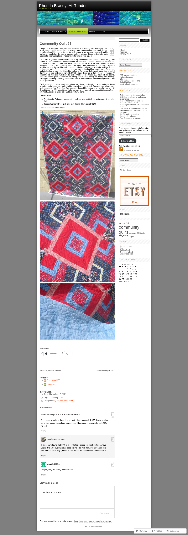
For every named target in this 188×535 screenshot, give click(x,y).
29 (128, 279)
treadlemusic (53, 439)
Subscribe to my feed (131, 150)
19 (120, 277)
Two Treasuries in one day (130, 118)
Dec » (126, 281)
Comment (104, 513)
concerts (132, 233)
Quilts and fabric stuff (63, 401)
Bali (128, 223)
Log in (122, 248)
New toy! (123, 112)
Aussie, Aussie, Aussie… (52, 371)
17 (133, 274)
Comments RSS (53, 380)
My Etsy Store (125, 170)
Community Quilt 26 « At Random (56, 414)
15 (128, 274)
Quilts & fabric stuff (77, 31)
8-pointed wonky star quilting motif (133, 110)
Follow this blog (127, 141)
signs (132, 237)
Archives (93, 31)
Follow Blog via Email (130, 124)
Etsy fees (123, 79)
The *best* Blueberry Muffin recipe (133, 108)
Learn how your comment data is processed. (93, 521)
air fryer (122, 223)
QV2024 (124, 236)
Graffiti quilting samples (129, 114)
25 (136, 277)
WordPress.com (126, 254)
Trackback (51, 384)
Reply (43, 431)
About (102, 31)
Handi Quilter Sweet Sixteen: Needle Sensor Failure (131, 102)
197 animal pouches (128, 75)
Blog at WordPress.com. (94, 527)
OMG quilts (141, 233)
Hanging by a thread (128, 116)
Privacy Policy (125, 54)
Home (47, 31)
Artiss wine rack (126, 77)
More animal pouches (128, 85)
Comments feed (126, 252)
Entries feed (125, 250)
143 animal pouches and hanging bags (130, 82)
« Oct (121, 281)
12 (120, 274)
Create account (126, 246)
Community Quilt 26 (104, 371)
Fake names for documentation (132, 95)
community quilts (56, 397)
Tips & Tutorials (59, 31)
